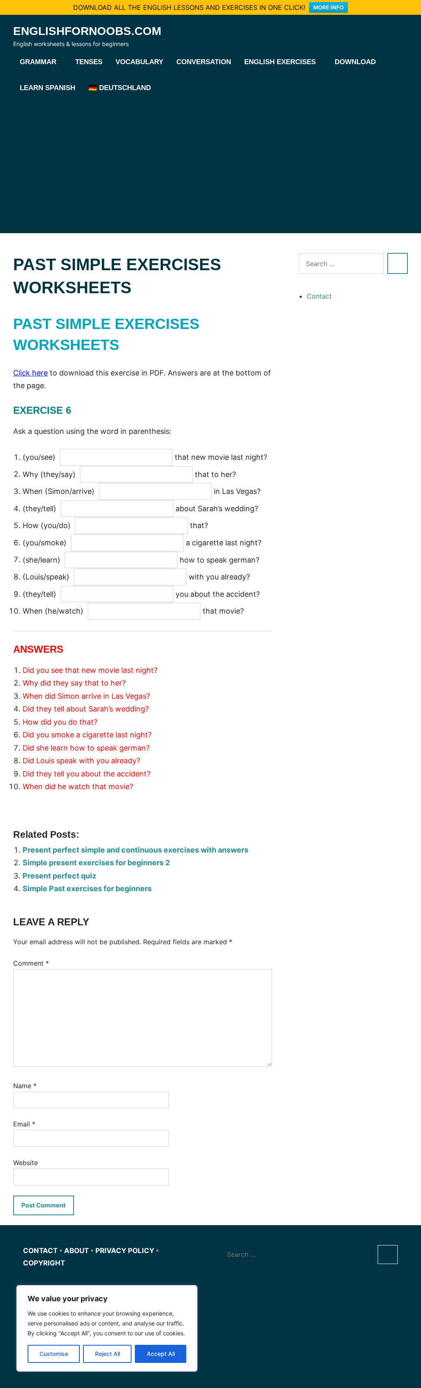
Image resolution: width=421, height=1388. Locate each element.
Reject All (107, 1353)
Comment (31, 963)
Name (25, 1086)
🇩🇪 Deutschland (119, 88)
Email (24, 1124)
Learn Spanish (47, 88)
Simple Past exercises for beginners (87, 888)
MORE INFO (328, 7)
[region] (106, 1328)
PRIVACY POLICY (124, 1251)
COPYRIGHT (44, 1263)
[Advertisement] (210, 163)
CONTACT (40, 1251)
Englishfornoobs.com (87, 31)
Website (25, 1163)
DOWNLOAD (355, 62)
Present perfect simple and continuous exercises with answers (135, 850)
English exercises (280, 62)
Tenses (88, 62)
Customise (53, 1353)
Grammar (38, 62)
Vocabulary (139, 62)
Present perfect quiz (59, 875)
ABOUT (76, 1251)
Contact (319, 296)
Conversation (203, 62)
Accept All (161, 1353)
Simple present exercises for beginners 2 (96, 862)
